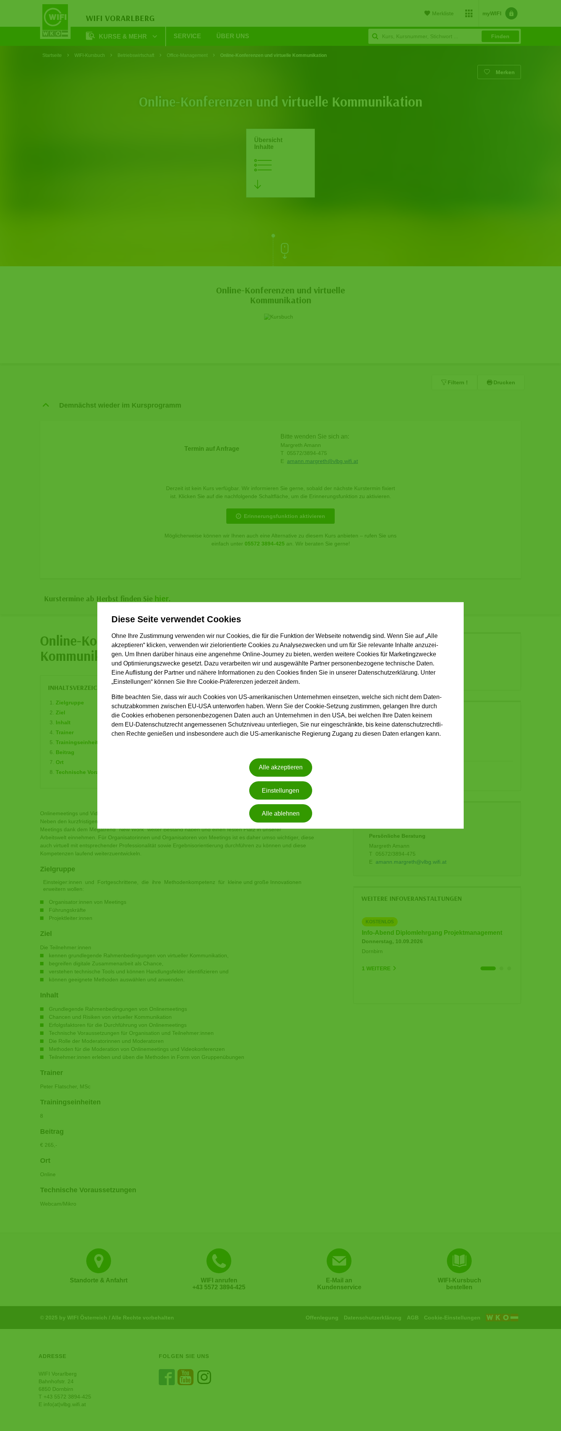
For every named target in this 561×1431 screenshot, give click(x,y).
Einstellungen (280, 790)
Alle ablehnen (281, 813)
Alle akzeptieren (281, 767)
